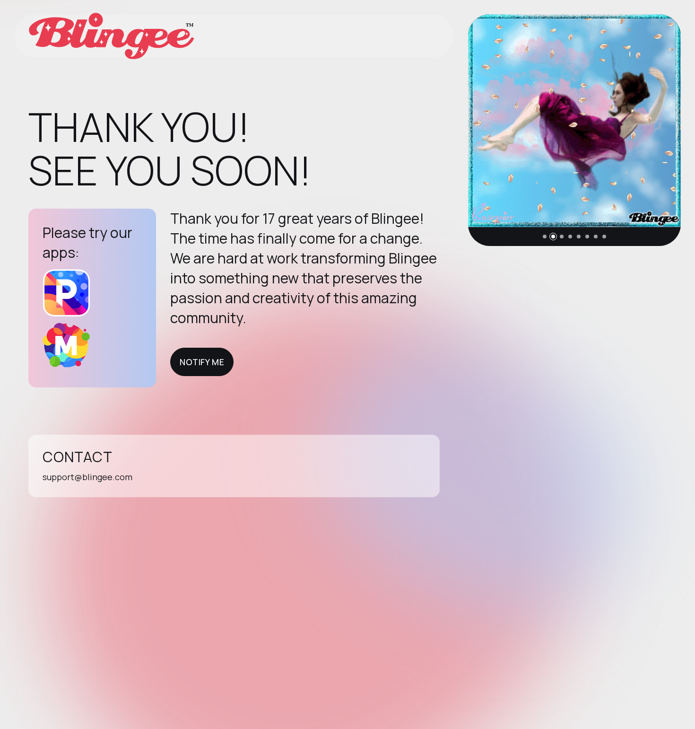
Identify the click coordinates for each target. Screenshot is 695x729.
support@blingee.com (87, 477)
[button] (545, 236)
